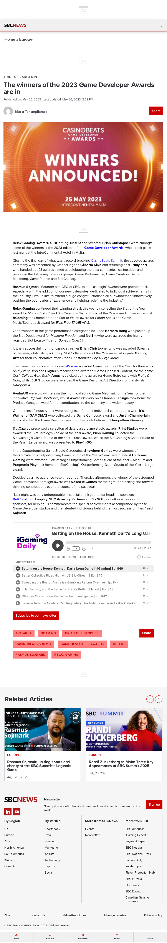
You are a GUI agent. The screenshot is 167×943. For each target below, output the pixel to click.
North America (14, 847)
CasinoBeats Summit (33, 644)
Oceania (9, 866)
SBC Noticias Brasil (138, 854)
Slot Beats (132, 885)
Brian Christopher (82, 633)
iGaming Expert (136, 835)
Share (156, 110)
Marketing (51, 847)
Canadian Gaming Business (137, 899)
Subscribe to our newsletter (35, 615)
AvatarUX (24, 633)
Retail (48, 835)
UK (6, 829)
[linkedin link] (8, 811)
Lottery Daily (134, 860)
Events (89, 829)
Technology (52, 860)
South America (14, 854)
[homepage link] (15, 25)
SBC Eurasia (134, 879)
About (8, 915)
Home (9, 39)
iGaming (50, 841)
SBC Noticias (134, 847)
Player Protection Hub (140, 872)
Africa (8, 860)
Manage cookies (115, 915)
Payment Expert (136, 841)
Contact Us (37, 915)
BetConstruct (23, 499)
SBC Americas (135, 829)
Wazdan (72, 366)
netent (119, 644)
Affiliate (50, 854)
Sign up (154, 804)
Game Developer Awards (82, 644)
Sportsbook (52, 829)
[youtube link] (16, 811)
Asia (7, 841)
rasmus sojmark (30, 654)
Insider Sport (134, 866)
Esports (50, 866)
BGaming (48, 633)
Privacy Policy (153, 915)
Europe (25, 39)
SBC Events (133, 891)
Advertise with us (74, 915)
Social (49, 872)
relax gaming (66, 654)
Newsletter (92, 835)
